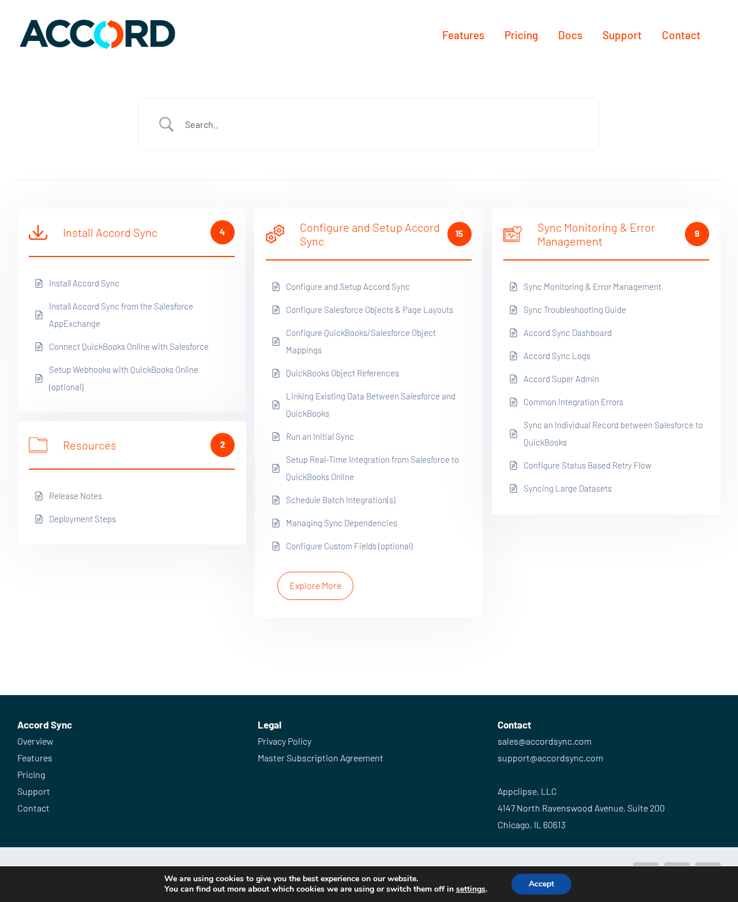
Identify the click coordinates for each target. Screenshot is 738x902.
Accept (541, 883)
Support (33, 791)
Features (34, 757)
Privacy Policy (284, 740)
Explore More (315, 585)
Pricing (31, 774)
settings (470, 889)
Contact (33, 807)
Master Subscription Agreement (320, 757)
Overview (35, 740)
